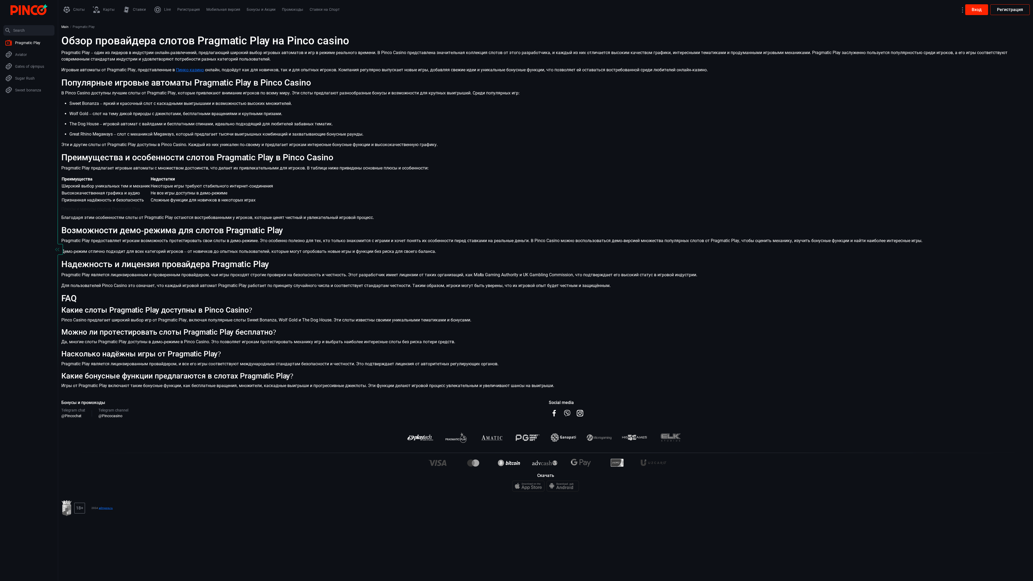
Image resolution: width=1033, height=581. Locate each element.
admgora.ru (106, 507)
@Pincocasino (110, 416)
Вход (977, 9)
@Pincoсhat (71, 416)
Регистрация (1010, 9)
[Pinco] (29, 9)
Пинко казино (190, 69)
